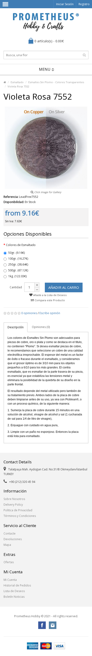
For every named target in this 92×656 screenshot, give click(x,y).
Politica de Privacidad (18, 510)
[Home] (5, 82)
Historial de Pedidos (17, 585)
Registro (84, 4)
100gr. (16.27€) (18, 259)
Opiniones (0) (41, 327)
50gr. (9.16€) (16, 253)
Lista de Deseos (14, 591)
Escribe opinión (49, 313)
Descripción (16, 327)
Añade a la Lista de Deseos (50, 295)
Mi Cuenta (10, 580)
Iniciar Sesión (65, 4)
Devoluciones (13, 539)
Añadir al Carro (63, 287)
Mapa (7, 545)
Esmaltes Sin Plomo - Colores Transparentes (56, 82)
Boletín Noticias (14, 597)
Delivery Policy (13, 505)
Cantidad (16, 287)
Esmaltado (17, 82)
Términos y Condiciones (20, 516)
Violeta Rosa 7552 (18, 86)
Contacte (10, 533)
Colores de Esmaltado (21, 245)
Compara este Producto (49, 300)
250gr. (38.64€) (18, 264)
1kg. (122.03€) (17, 276)
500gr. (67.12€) (18, 270)
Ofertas (9, 562)
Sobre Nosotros (14, 499)
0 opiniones (29, 313)
